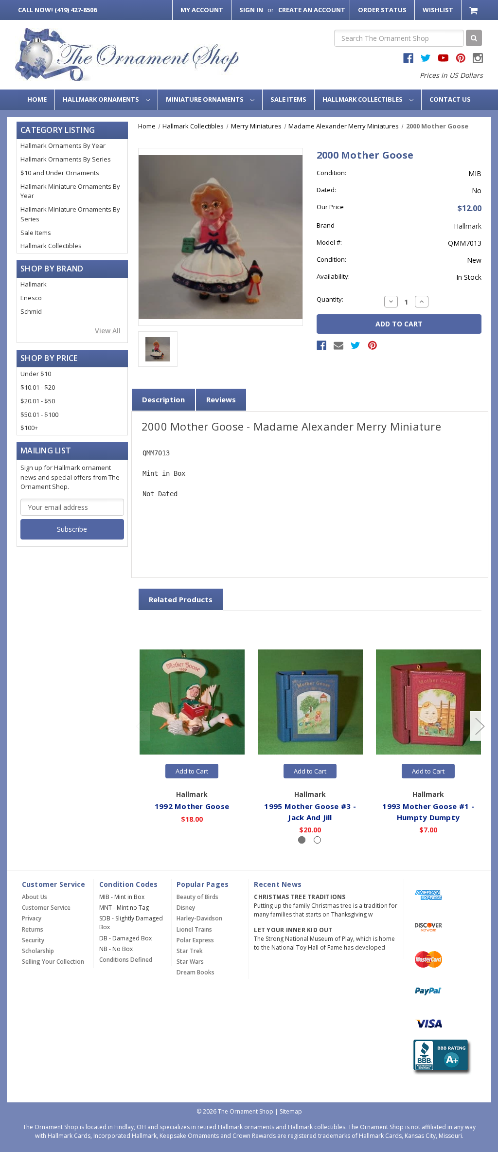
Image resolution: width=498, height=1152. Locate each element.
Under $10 (35, 373)
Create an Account (311, 9)
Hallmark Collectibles (363, 99)
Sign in (251, 9)
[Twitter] (355, 345)
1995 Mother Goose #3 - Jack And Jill (310, 811)
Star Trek (190, 951)
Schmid (31, 311)
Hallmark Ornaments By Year (63, 145)
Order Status (382, 9)
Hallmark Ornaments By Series (65, 159)
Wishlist (438, 9)
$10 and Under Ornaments (59, 172)
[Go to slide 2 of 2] (140, 725)
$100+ (29, 427)
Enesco (31, 297)
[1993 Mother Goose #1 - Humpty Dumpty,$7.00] (428, 701)
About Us (34, 897)
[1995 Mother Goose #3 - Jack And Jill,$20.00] (310, 701)
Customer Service (46, 907)
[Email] (338, 345)
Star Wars (190, 961)
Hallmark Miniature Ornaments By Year (70, 191)
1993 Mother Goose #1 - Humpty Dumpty (428, 811)
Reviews (221, 399)
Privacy (31, 918)
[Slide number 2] (317, 840)
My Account (201, 9)
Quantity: (330, 299)
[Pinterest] (372, 345)
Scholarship (38, 951)
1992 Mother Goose (192, 806)
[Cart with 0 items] (474, 10)
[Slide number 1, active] (301, 840)
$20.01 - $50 (37, 400)
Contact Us (450, 99)
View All (108, 330)
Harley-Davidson (199, 918)
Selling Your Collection (53, 961)
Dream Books (195, 972)
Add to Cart (192, 771)
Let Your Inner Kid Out (293, 930)
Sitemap (291, 1111)
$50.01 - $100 (39, 414)
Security (33, 940)
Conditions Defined (125, 959)
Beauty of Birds (197, 897)
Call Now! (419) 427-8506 (57, 9)
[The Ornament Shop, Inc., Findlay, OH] (440, 1057)
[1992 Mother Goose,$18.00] (192, 701)
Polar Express (195, 940)
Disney (186, 907)
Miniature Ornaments (205, 99)
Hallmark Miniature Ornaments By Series (70, 214)
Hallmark (33, 284)
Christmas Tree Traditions (299, 897)
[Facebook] (321, 345)
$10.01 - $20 (37, 387)
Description (163, 399)
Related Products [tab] (181, 599)
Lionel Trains (194, 929)
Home (37, 99)
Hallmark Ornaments (102, 99)
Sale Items (288, 99)
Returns (32, 929)
